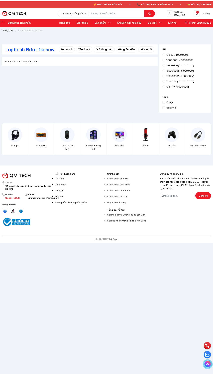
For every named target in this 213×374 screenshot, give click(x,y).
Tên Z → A (84, 49)
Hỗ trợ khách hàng (65, 173)
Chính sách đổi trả (117, 196)
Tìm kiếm (59, 178)
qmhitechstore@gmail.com (43, 197)
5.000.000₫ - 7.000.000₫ (180, 76)
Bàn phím (171, 107)
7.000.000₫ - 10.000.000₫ (180, 81)
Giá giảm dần (126, 49)
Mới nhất (146, 49)
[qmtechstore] (14, 13)
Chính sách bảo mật (118, 178)
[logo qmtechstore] (27, 175)
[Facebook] (5, 211)
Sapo (115, 239)
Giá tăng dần (104, 49)
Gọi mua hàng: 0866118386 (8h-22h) (126, 214)
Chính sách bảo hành (118, 190)
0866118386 (12, 197)
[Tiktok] (13, 211)
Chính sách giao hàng (118, 184)
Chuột (169, 102)
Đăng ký (59, 190)
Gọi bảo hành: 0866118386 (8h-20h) (126, 220)
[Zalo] (21, 211)
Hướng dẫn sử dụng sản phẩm (71, 202)
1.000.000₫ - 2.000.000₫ (179, 60)
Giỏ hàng (59, 196)
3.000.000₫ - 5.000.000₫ (180, 70)
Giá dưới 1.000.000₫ (177, 54)
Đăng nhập (60, 184)
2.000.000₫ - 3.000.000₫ (180, 65)
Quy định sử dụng (116, 202)
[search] (149, 13)
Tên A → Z (67, 49)
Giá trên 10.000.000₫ (177, 86)
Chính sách (113, 173)
